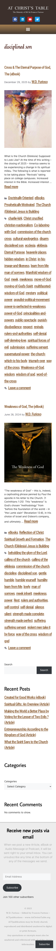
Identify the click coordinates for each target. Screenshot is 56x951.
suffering (40, 620)
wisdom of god (25, 374)
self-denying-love (15, 340)
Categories (10, 781)
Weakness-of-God (32, 367)
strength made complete (28, 614)
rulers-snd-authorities (18, 333)
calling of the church (17, 559)
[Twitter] (37, 19)
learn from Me (40, 266)
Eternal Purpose (14, 252)
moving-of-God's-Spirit (18, 286)
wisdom (9, 374)
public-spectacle (25, 320)
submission (17, 347)
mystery (31, 293)
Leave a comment (19, 388)
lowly (27, 586)
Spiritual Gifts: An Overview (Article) (26, 704)
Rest (17, 600)
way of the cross (26, 634)
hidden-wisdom (14, 259)
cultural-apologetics (25, 238)
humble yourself (25, 580)
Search (8, 664)
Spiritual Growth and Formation (24, 539)
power (8, 600)
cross (7, 238)
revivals (38, 327)
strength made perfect (18, 620)
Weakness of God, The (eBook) (24, 406)
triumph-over (37, 361)
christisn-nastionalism (18, 225)
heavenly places (36, 252)
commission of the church (34, 232)
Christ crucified (33, 218)
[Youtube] (29, 19)
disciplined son (14, 245)
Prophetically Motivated (19, 204)
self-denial (39, 333)
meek (14, 279)
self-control (11, 607)
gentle (42, 573)
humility (42, 580)
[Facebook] (14, 19)
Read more (11, 187)
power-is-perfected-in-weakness (25, 306)
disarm (44, 238)
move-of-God (42, 279)
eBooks (39, 198)
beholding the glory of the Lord (27, 553)
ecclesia (30, 245)
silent (7, 614)
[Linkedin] (22, 19)
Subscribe (12, 887)
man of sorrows (14, 272)
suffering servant (37, 347)
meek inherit (24, 593)
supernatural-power (16, 354)
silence (39, 607)
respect (27, 327)
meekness (26, 279)
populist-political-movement (32, 299)
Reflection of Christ (31, 532)
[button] (28, 29)
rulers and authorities (34, 600)
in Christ (31, 259)
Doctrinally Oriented (20, 198)
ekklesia (42, 245)
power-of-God (13, 313)
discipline (10, 573)
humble (9, 580)
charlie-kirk (15, 218)
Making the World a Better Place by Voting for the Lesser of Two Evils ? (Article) (26, 717)
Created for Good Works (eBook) (25, 697)
